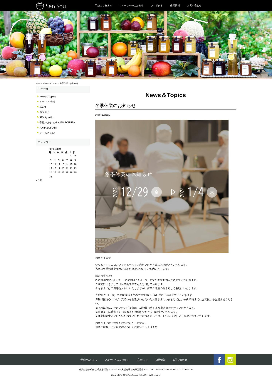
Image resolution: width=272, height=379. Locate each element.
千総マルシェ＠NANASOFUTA (57, 122)
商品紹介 (44, 112)
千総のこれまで (103, 5)
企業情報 (175, 5)
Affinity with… (47, 117)
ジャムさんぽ (47, 132)
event (42, 106)
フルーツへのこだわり (131, 5)
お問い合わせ (194, 5)
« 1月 (39, 180)
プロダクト (157, 5)
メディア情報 (47, 101)
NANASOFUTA (48, 127)
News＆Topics (47, 96)
